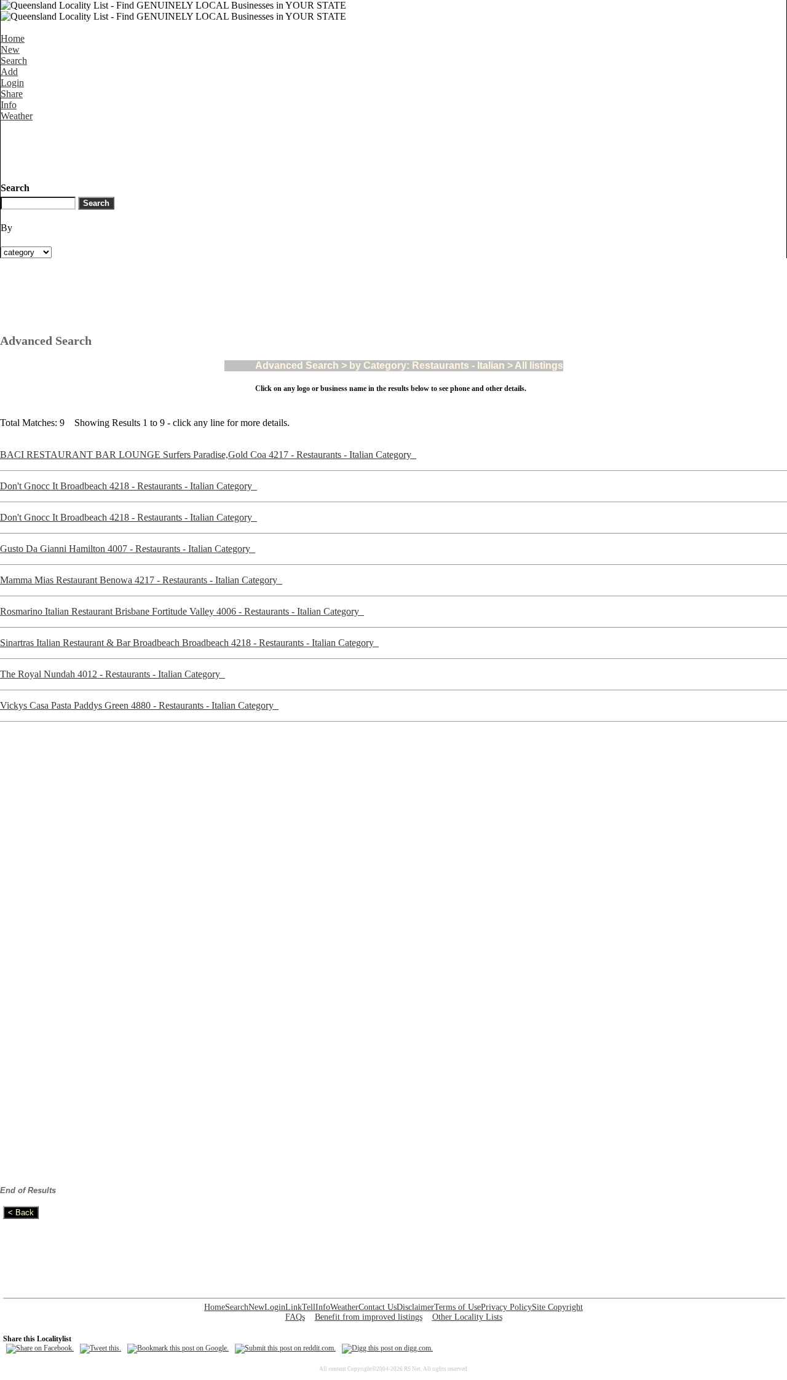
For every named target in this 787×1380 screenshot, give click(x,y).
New (10, 49)
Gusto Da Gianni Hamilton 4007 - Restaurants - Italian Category (127, 548)
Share (12, 94)
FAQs (295, 1317)
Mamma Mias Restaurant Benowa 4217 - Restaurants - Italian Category (141, 580)
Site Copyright (557, 1307)
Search (14, 60)
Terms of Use (457, 1307)
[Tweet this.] (100, 1348)
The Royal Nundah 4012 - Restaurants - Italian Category (112, 674)
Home (13, 38)
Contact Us (377, 1307)
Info (9, 105)
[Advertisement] (224, 149)
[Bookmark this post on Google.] (178, 1348)
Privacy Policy (506, 1307)
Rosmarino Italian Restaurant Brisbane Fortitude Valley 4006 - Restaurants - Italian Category (182, 611)
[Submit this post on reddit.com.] (285, 1348)
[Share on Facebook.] (40, 1348)
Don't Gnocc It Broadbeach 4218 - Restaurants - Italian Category (128, 486)
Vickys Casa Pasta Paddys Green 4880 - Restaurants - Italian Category (139, 705)
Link (293, 1307)
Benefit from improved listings (368, 1317)
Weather (17, 116)
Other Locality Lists (467, 1317)
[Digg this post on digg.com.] (387, 1348)
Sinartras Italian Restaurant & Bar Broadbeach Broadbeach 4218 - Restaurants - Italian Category (189, 642)
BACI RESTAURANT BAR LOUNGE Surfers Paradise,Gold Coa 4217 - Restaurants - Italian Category (208, 454)
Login (12, 82)
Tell (308, 1307)
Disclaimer (415, 1307)
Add (9, 71)
